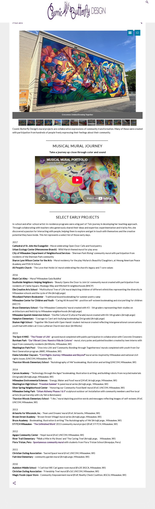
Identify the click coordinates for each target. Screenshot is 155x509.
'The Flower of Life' (40, 336)
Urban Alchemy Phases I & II (51, 391)
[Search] (147, 2)
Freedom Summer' (48, 384)
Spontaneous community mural (48, 442)
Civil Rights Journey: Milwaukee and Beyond (62, 355)
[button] (14, 483)
